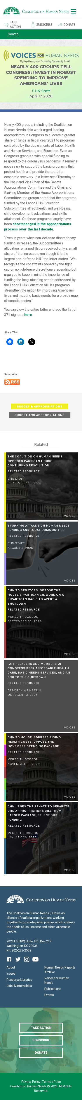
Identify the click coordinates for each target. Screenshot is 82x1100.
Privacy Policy (31, 1081)
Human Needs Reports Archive (59, 970)
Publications (52, 989)
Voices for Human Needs (56, 980)
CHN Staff (41, 91)
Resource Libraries (19, 979)
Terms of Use (51, 1081)
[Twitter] (18, 962)
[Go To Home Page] (36, 11)
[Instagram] (26, 962)
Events (49, 995)
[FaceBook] (10, 962)
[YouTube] (35, 962)
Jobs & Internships (19, 985)
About (11, 967)
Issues (11, 973)
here (28, 315)
